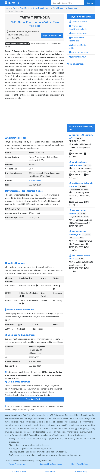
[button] (18, 209)
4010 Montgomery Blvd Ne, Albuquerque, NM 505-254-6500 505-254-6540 (80, 240)
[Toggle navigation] (36, 2)
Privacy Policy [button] (81, 471)
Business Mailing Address (78, 46)
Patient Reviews (79, 56)
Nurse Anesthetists (80, 464)
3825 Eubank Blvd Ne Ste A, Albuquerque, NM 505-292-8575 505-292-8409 (81, 263)
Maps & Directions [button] (50, 35)
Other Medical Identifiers (76, 39)
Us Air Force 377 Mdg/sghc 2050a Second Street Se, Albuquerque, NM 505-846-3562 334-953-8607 (81, 145)
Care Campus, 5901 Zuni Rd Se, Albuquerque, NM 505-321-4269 (80, 218)
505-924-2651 (35, 180)
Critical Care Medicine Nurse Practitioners (31, 8)
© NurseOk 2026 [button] (19, 471)
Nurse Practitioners (17, 464)
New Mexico (58, 8)
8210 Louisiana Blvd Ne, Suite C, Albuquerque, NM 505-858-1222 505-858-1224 (80, 170)
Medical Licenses (79, 33)
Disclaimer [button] (50, 471)
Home (7, 8)
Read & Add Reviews (34, 399)
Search (90, 3)
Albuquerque (71, 8)
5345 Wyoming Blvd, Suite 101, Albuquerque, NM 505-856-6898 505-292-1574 (81, 194)
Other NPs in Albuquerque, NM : (81, 128)
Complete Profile (79, 21)
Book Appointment (80, 52)
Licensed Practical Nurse (51, 464)
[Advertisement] (34, 117)
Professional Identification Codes (78, 27)
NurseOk (13, 3)
